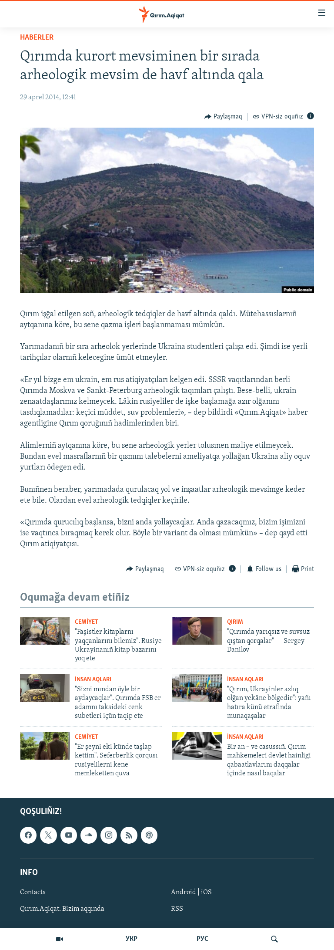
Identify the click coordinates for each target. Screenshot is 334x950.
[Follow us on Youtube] (68, 835)
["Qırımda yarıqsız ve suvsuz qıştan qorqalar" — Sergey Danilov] (197, 631)
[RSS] (128, 835)
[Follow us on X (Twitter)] (48, 835)
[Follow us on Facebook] (28, 835)
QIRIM (235, 622)
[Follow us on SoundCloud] (88, 835)
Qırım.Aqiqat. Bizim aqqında (62, 909)
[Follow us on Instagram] (108, 835)
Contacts (33, 892)
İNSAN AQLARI (93, 679)
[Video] (60, 939)
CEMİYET (86, 622)
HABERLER (36, 38)
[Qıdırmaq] (274, 939)
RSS (177, 909)
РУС (202, 939)
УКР (131, 939)
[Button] (223, 116)
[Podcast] (149, 835)
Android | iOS (191, 892)
